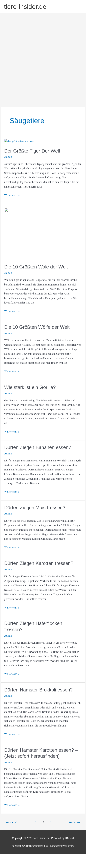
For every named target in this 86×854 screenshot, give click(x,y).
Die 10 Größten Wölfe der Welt (37, 327)
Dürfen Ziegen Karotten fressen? (38, 563)
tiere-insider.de (25, 6)
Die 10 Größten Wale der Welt (36, 266)
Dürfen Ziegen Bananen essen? (37, 447)
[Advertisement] (43, 58)
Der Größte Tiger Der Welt (32, 151)
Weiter (74, 822)
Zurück (12, 822)
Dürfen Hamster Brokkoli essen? (38, 689)
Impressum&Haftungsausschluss (29, 846)
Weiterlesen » (12, 195)
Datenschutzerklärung (62, 846)
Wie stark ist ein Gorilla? (30, 387)
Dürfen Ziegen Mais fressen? (34, 507)
